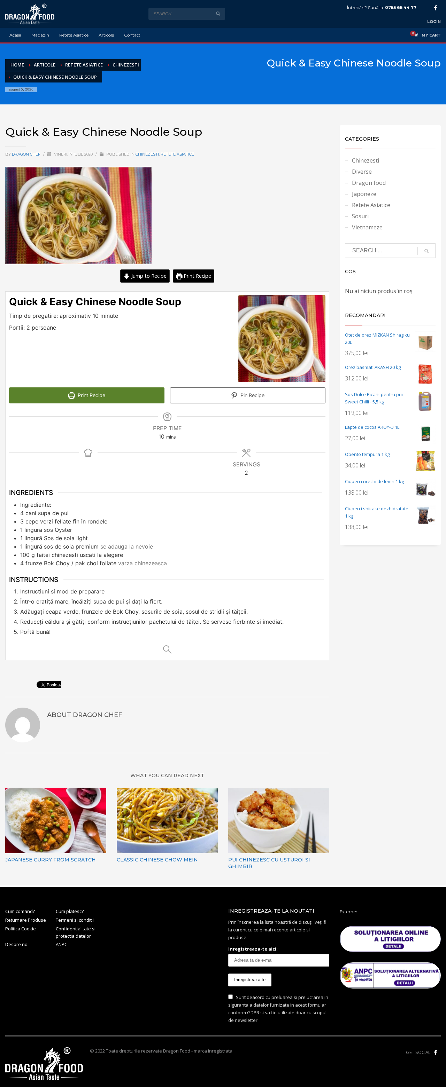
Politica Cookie (20, 928)
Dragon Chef (26, 154)
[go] (218, 13)
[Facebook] (435, 7)
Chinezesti (147, 154)
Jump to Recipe (148, 276)
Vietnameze (367, 227)
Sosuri (360, 216)
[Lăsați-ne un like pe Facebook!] (435, 1052)
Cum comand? (20, 911)
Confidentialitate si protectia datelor (75, 932)
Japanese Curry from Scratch (50, 860)
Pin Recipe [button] (251, 395)
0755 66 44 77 (400, 7)
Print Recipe (196, 276)
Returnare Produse (25, 920)
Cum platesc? (70, 911)
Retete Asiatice (177, 154)
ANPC (61, 944)
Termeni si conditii (75, 920)
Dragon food (369, 183)
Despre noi (17, 944)
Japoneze (364, 194)
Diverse (362, 171)
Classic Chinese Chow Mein (157, 860)
